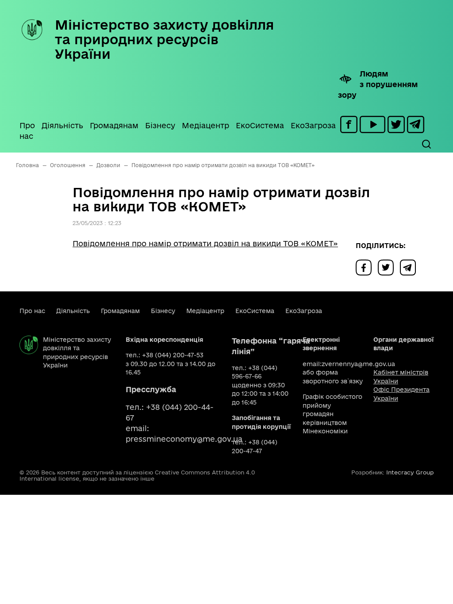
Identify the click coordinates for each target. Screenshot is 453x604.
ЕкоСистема (260, 125)
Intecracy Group (410, 472)
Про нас (27, 130)
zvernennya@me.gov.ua (358, 363)
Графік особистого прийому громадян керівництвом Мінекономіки (332, 414)
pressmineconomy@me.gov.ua (184, 439)
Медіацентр (205, 125)
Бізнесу (160, 125)
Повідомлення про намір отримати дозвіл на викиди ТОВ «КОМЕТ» (205, 243)
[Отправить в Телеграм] (410, 267)
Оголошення (67, 165)
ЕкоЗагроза (313, 125)
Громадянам (114, 125)
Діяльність (62, 125)
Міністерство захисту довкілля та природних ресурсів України (164, 39)
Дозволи (108, 165)
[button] (426, 144)
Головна (27, 165)
